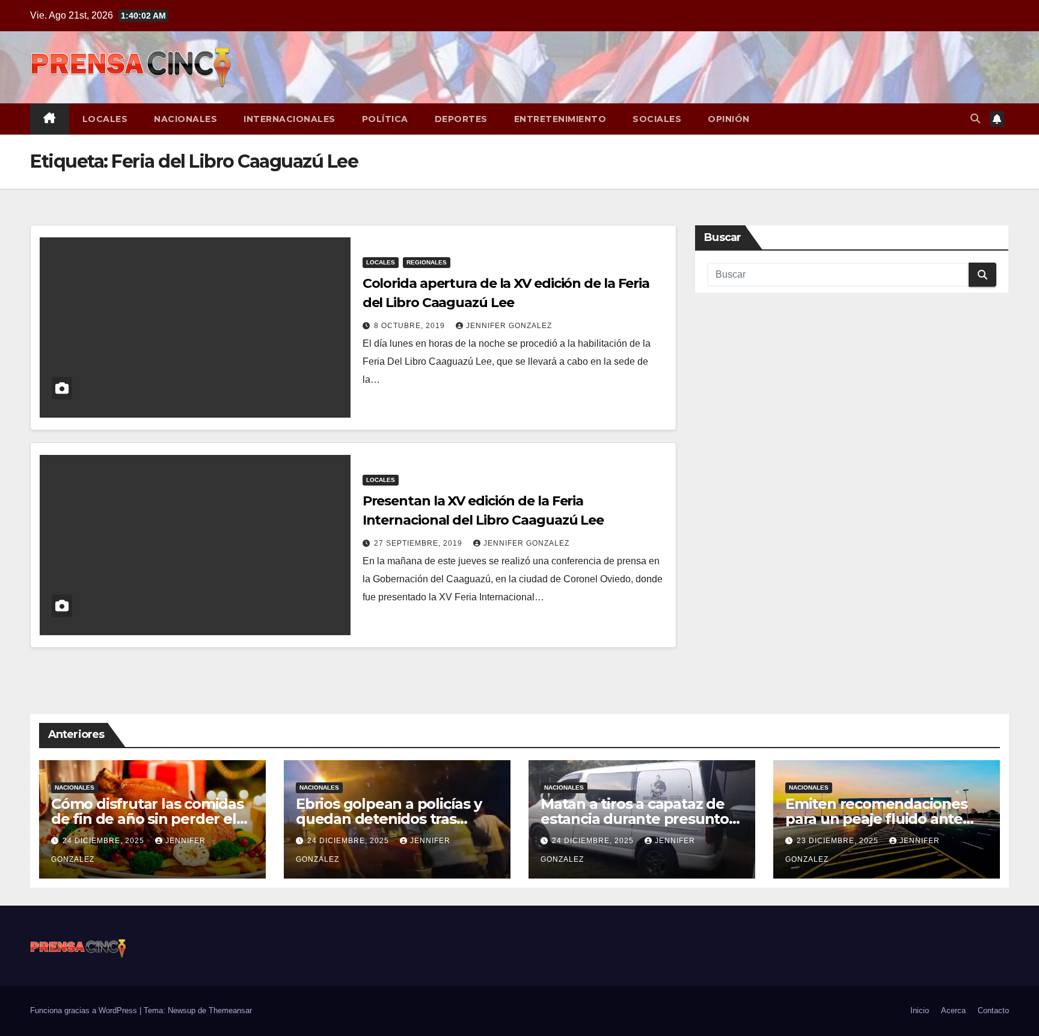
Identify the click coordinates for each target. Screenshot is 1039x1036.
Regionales (426, 262)
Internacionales (290, 119)
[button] (975, 119)
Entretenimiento (560, 119)
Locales (105, 119)
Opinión (729, 119)
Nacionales (185, 119)
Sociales (657, 119)
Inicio (919, 1010)
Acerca (953, 1010)
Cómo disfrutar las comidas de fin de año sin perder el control (147, 819)
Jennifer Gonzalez (509, 325)
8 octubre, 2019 (410, 325)
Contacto (993, 1010)
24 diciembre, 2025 (105, 840)
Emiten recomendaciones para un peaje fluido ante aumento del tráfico (876, 819)
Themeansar (230, 1010)
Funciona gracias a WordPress (84, 1010)
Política (385, 119)
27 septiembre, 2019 (419, 543)
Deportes (461, 119)
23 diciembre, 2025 (839, 840)
